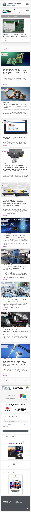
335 (26, 48)
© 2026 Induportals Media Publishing (13, 502)
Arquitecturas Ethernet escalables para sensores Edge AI (15, 300)
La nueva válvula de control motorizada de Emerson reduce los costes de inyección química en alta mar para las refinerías (15, 168)
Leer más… (5, 40)
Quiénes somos (7, 501)
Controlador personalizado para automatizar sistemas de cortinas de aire (15, 36)
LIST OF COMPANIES (7, 504)
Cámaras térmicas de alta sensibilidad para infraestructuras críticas (15, 331)
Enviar (15, 431)
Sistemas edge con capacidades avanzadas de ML (14, 138)
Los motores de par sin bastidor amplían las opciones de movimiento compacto (16, 106)
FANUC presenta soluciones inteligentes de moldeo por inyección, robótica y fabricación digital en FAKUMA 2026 (15, 202)
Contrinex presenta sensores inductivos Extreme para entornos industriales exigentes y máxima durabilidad (15, 363)
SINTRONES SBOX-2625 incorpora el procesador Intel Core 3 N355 (15, 236)
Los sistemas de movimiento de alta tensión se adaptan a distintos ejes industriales (15, 268)
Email (4, 419)
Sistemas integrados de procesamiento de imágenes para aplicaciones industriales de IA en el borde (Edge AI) (16, 71)
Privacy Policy (16, 501)
